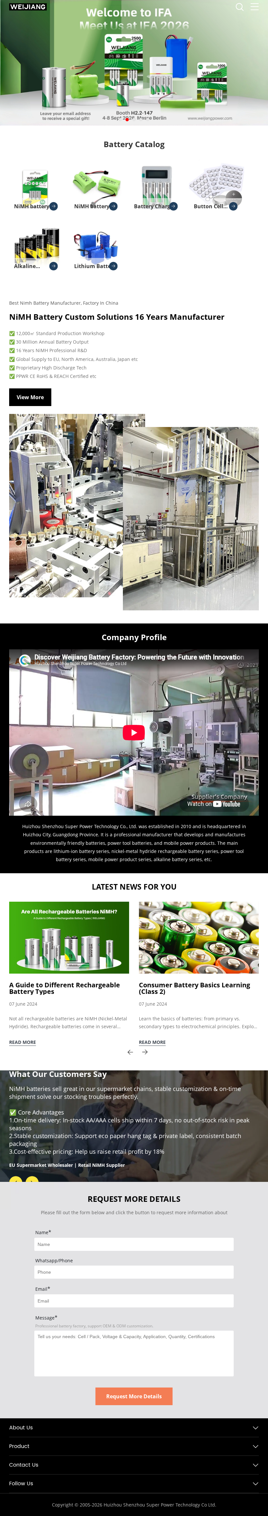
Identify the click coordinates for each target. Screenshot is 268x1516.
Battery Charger (155, 206)
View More (30, 397)
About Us (21, 1427)
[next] (144, 1052)
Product (19, 1446)
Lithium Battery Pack (95, 268)
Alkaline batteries (26, 268)
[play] (134, 732)
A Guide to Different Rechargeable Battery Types (64, 988)
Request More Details (134, 1396)
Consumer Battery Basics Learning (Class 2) (194, 988)
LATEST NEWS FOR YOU (134, 886)
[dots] (120, 119)
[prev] (130, 1052)
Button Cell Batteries (208, 208)
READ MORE (22, 1042)
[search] (239, 8)
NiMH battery (31, 206)
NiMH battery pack (91, 208)
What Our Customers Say (58, 1074)
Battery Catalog (134, 144)
